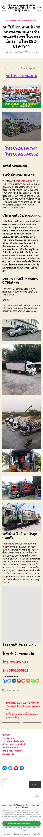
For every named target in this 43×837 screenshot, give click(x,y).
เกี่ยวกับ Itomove (10, 747)
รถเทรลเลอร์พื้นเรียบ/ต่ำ (13, 741)
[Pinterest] (19, 681)
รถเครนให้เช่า (8, 737)
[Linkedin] (14, 681)
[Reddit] (23, 681)
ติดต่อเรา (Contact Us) (12, 750)
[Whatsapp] (33, 681)
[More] (37, 681)
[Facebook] (5, 681)
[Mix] (28, 681)
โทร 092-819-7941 (15, 662)
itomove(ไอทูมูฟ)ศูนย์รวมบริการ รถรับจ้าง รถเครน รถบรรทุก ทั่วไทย (21, 7)
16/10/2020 (32, 52)
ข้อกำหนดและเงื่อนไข (11, 834)
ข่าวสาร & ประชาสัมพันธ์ (13, 744)
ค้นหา (4, 778)
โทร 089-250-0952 (15, 670)
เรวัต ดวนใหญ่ (17, 52)
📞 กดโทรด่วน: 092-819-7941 (17, 823)
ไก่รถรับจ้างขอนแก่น (29, 21)
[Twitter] (9, 681)
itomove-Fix (8, 753)
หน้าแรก (6, 734)
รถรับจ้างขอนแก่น (13, 21)
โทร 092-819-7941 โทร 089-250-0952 (21, 151)
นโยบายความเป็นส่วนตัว (31, 834)
